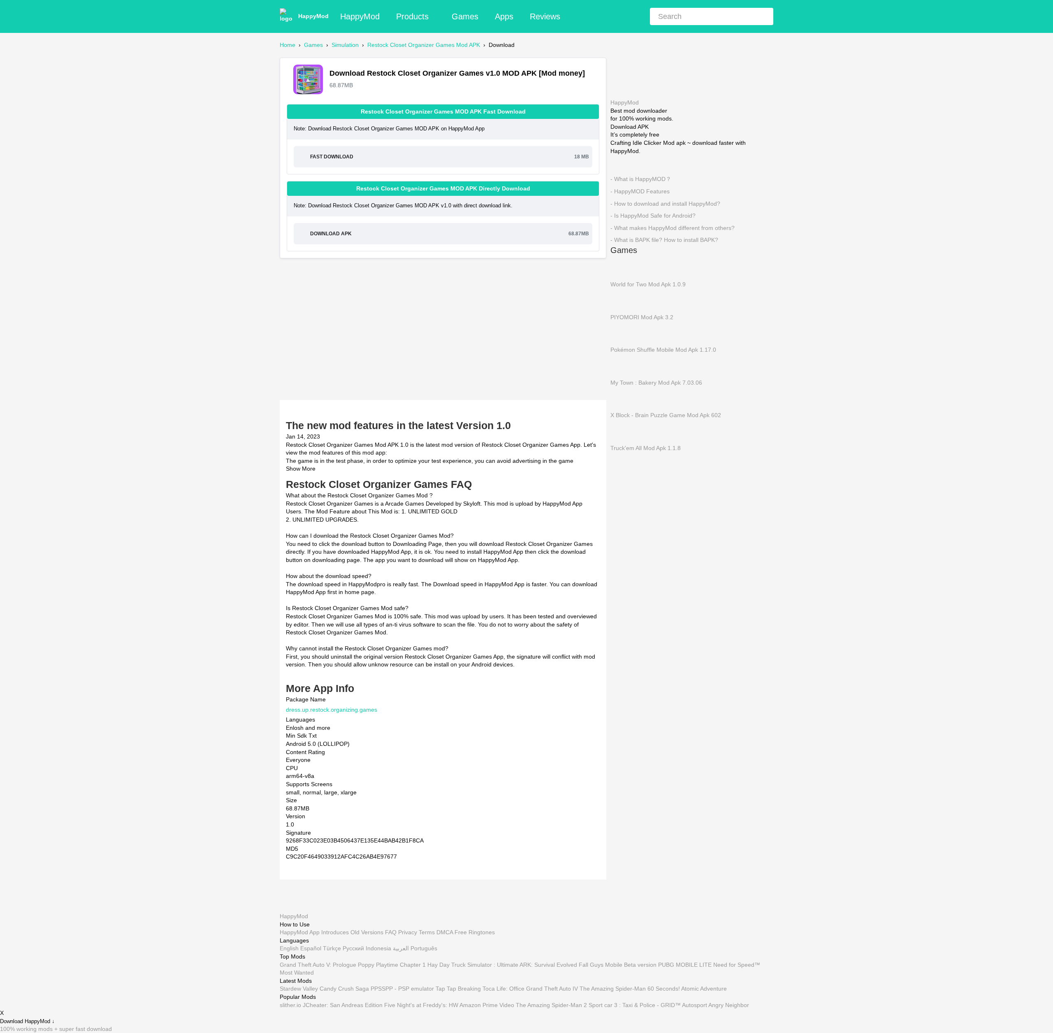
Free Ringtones (475, 932)
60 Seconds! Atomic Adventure (687, 988)
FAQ (391, 932)
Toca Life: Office (503, 988)
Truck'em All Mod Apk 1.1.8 (645, 447)
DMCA (444, 932)
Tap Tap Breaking (458, 988)
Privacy (407, 932)
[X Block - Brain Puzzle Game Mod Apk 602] (622, 398)
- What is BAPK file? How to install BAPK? (664, 240)
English (289, 948)
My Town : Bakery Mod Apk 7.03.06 (656, 382)
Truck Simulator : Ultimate (484, 964)
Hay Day (438, 964)
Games (465, 16)
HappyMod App (300, 932)
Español (310, 948)
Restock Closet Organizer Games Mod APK (423, 45)
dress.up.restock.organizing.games (331, 709)
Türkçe (332, 948)
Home (287, 45)
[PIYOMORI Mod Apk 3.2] (622, 300)
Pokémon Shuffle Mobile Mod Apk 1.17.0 (663, 349)
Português (424, 948)
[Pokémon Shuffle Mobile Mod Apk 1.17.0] (622, 333)
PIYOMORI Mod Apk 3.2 (641, 316)
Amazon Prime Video (486, 1004)
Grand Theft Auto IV (553, 988)
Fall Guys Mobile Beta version (617, 964)
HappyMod (313, 16)
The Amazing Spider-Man (613, 988)
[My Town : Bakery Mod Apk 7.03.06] (622, 365)
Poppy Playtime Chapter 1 (392, 964)
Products (412, 16)
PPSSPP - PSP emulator (402, 988)
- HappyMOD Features (640, 191)
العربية (401, 948)
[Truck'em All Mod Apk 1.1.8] (622, 431)
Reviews (545, 16)
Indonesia (378, 948)
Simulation (345, 45)
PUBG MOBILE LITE (685, 964)
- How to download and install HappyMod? (665, 203)
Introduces (335, 932)
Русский (353, 948)
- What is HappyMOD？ (640, 179)
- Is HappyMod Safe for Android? (653, 215)
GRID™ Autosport (684, 1004)
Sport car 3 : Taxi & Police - (624, 1004)
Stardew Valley (299, 988)
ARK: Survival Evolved (548, 964)
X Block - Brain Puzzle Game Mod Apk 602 (665, 415)
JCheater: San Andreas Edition (343, 1004)
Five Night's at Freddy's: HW (421, 1004)
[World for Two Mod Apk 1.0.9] (622, 267)
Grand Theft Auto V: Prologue (318, 964)
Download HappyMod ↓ (27, 1021)
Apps (504, 16)
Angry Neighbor (728, 1004)
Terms (427, 932)
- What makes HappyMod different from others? (672, 227)
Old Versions (366, 932)
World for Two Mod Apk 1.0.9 (648, 284)
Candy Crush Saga (344, 988)
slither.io (290, 1004)
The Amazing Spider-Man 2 (551, 1004)
